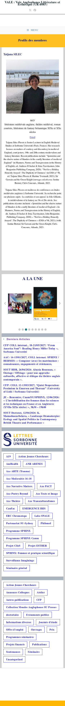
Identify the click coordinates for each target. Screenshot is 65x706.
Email (32, 137)
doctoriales (12, 615)
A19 (8, 456)
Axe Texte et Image (47, 493)
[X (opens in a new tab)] (30, 10)
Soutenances (13, 652)
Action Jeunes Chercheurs (33, 456)
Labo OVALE (42, 516)
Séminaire (34, 652)
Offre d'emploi (14, 629)
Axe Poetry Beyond (17, 493)
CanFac (10, 508)
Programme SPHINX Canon (22, 538)
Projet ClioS (13, 545)
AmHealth (12, 464)
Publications (39, 644)
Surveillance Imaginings (20, 560)
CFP (39, 600)
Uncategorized (14, 659)
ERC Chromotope (16, 516)
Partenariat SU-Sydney (19, 523)
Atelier (41, 592)
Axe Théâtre (13, 501)
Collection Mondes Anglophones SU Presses (31, 607)
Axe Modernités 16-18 (18, 478)
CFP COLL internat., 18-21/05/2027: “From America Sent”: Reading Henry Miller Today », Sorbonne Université (30, 348)
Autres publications (17, 600)
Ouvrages (36, 629)
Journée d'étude (48, 622)
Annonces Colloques (17, 592)
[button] (19, 329)
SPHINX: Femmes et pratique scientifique (30, 553)
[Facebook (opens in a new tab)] (34, 10)
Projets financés (15, 644)
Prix (52, 629)
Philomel (46, 523)
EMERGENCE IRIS (34, 508)
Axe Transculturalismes (41, 501)
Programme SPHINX (18, 531)
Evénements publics (37, 615)
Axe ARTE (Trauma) (18, 471)
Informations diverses (18, 622)
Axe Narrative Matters (19, 486)
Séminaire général (16, 568)
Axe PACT (46, 486)
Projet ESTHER (37, 545)
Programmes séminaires (20, 637)
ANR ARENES (34, 464)
